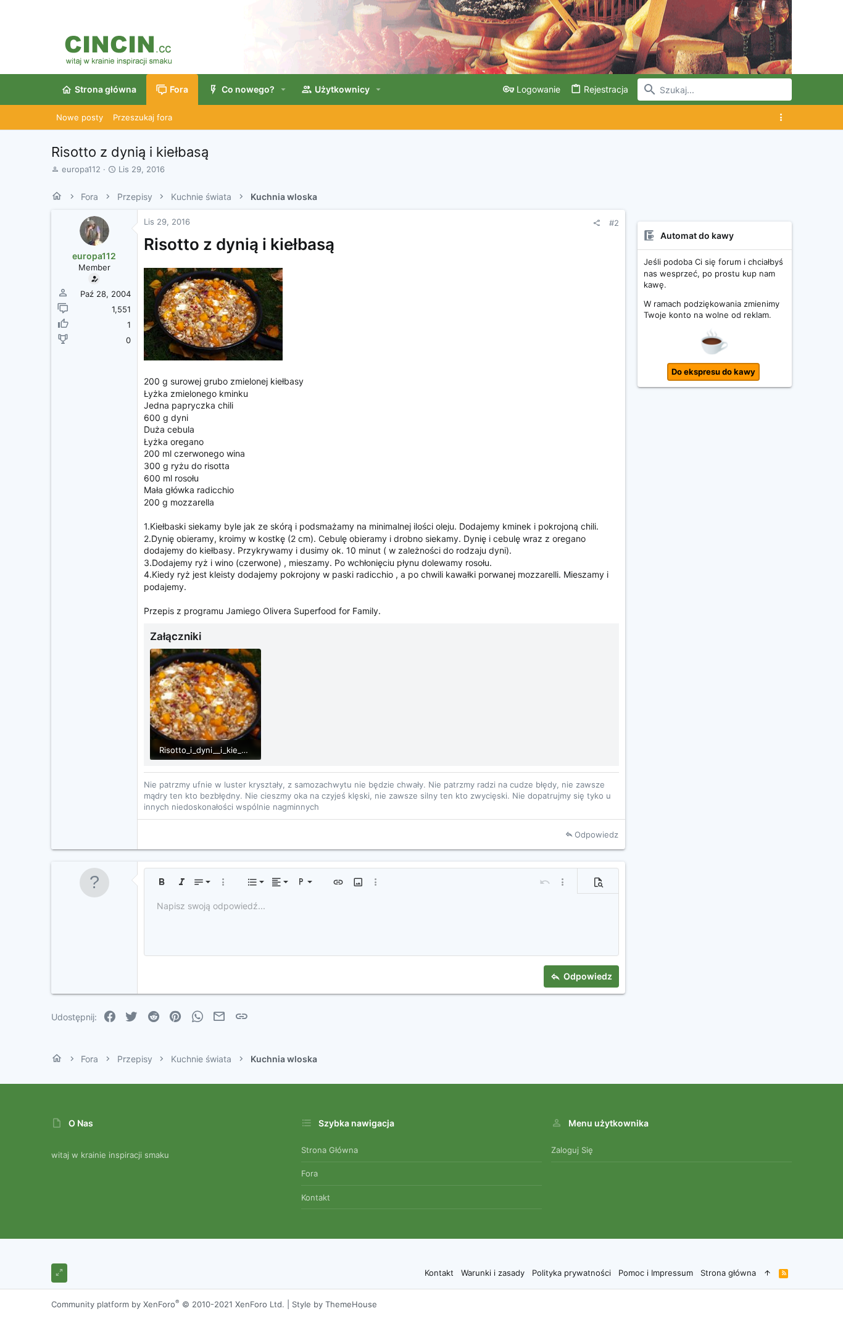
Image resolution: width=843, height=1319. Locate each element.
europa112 (81, 169)
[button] (283, 89)
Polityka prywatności (571, 1273)
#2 (614, 223)
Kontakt (315, 1197)
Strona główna (329, 1150)
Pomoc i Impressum (655, 1273)
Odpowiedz (596, 834)
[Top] (767, 1272)
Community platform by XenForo (167, 1304)
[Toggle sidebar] (783, 117)
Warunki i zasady (493, 1273)
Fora (309, 1173)
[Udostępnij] (596, 223)
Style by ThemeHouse (334, 1304)
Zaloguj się (572, 1150)
